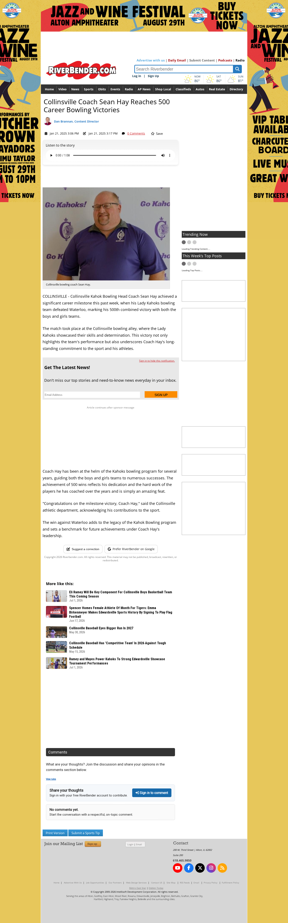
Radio (240, 60)
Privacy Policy (210, 882)
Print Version (55, 833)
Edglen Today (156, 888)
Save (159, 133)
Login (130, 844)
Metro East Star (137, 888)
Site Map (171, 882)
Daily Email (177, 60)
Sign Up (153, 76)
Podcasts (225, 60)
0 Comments (136, 133)
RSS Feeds (185, 882)
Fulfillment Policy (230, 882)
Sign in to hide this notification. (157, 361)
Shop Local (163, 89)
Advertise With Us (73, 882)
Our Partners (115, 882)
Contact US (156, 882)
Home (49, 89)
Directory (236, 89)
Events (115, 89)
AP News (144, 89)
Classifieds (183, 89)
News (75, 89)
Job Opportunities (95, 882)
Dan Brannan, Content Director (76, 121)
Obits (102, 89)
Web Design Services (136, 882)
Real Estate (217, 89)
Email (139, 844)
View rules (51, 779)
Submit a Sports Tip (85, 833)
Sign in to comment (153, 793)
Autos (200, 89)
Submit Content (202, 60)
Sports (88, 89)
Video (62, 89)
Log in (136, 76)
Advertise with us (151, 60)
